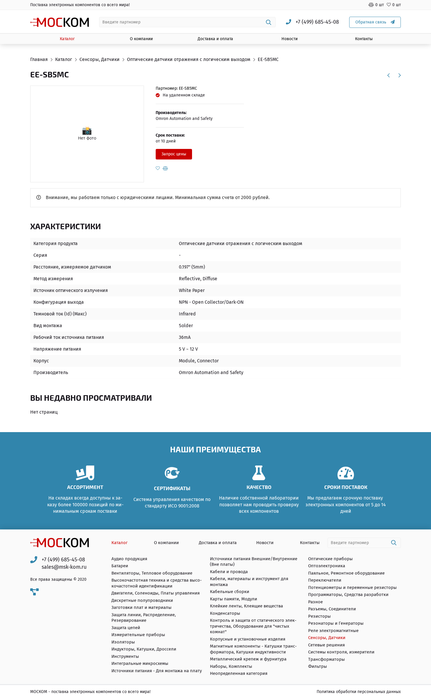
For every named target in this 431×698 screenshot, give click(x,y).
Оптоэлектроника (326, 565)
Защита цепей (125, 627)
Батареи (119, 565)
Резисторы (319, 616)
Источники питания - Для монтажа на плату (156, 670)
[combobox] (187, 22)
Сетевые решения (326, 645)
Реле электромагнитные (333, 630)
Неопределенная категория (238, 673)
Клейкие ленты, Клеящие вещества (246, 606)
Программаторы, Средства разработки (348, 594)
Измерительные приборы (138, 634)
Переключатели (324, 580)
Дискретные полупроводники (142, 600)
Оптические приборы (330, 558)
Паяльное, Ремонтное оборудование (346, 573)
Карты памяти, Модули (233, 599)
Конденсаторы (225, 613)
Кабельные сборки (229, 591)
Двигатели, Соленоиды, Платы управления (155, 593)
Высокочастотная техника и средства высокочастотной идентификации (156, 583)
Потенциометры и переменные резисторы (352, 587)
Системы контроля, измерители (341, 652)
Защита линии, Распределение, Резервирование (143, 617)
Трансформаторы (326, 659)
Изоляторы (123, 642)
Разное (315, 601)
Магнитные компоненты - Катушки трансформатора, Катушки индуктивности (253, 649)
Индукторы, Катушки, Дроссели (143, 649)
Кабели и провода (229, 571)
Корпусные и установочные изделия (247, 639)
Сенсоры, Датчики (326, 637)
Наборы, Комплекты (231, 666)
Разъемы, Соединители (332, 609)
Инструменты (125, 656)
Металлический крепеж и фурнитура (248, 659)
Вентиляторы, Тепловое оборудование (151, 573)
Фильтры (317, 666)
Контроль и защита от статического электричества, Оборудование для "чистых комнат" (253, 626)
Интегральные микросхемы (139, 663)
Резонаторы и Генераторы (336, 623)
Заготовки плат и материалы (141, 607)
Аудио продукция (129, 558)
